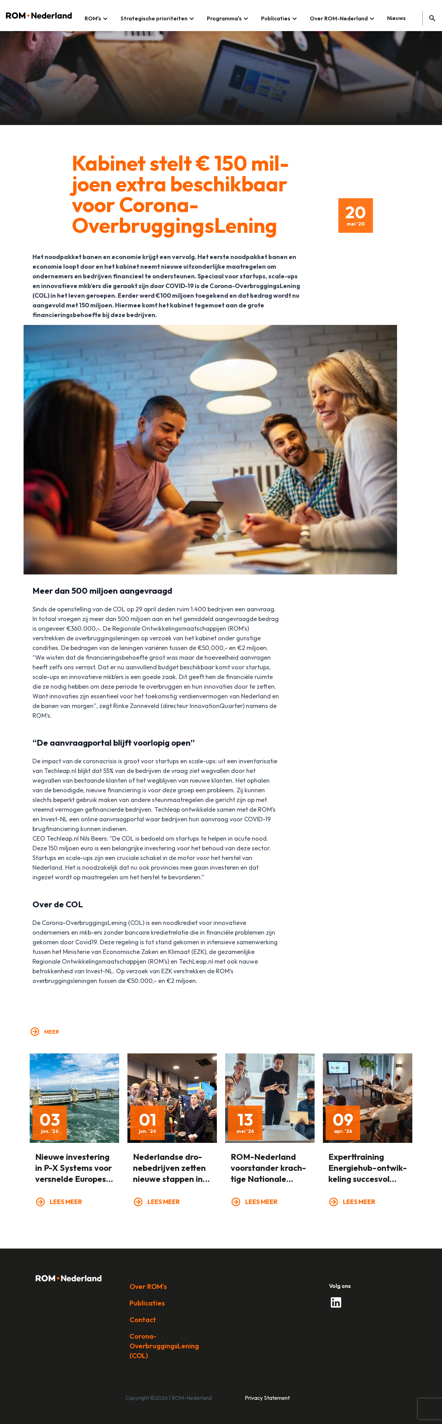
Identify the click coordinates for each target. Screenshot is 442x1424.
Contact (142, 1319)
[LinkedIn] (336, 1302)
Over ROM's (148, 1286)
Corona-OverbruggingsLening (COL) (164, 1346)
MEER (51, 1031)
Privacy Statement (267, 1397)
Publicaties (147, 1303)
